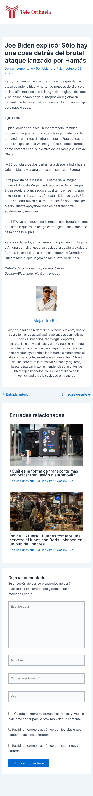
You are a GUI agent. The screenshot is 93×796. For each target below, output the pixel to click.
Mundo (41, 481)
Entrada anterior (16, 394)
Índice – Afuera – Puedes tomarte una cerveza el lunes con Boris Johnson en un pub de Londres (46, 539)
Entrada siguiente (76, 394)
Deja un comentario (19, 69)
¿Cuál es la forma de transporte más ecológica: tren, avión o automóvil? (44, 473)
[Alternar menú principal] (84, 11)
